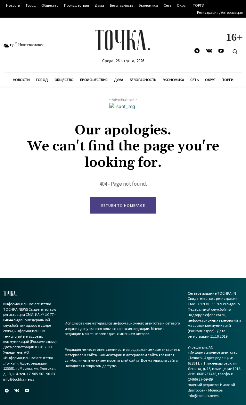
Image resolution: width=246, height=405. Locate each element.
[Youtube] (221, 51)
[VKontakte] (209, 51)
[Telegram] (197, 51)
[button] (235, 51)
